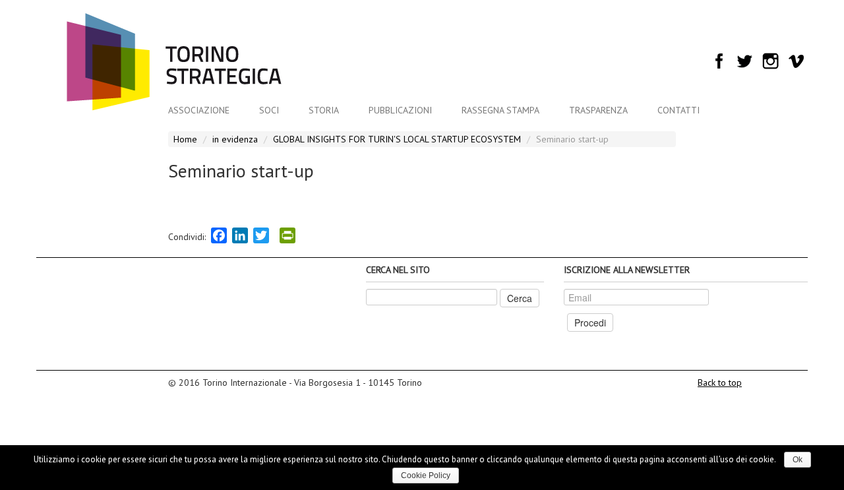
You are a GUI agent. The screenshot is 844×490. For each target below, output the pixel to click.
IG (770, 61)
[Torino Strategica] (174, 62)
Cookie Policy (425, 475)
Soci (269, 110)
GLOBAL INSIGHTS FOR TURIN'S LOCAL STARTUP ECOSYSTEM (397, 139)
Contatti (678, 110)
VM (796, 61)
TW (744, 61)
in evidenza (235, 139)
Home (185, 139)
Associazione (198, 110)
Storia (324, 110)
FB (719, 61)
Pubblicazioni (400, 110)
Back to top (720, 382)
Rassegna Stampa (500, 110)
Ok (797, 459)
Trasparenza (598, 110)
